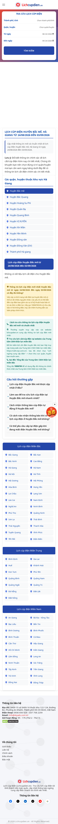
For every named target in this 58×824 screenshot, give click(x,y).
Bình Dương (13, 630)
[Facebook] (10, 801)
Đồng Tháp (38, 682)
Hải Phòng (38, 480)
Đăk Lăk (36, 591)
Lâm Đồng (13, 656)
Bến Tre (36, 624)
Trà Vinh (12, 676)
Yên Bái (11, 539)
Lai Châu (12, 493)
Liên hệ (5, 749)
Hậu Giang (38, 643)
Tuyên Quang (14, 532)
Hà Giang (12, 467)
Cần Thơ (12, 643)
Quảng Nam (39, 578)
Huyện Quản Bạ (18, 209)
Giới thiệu (6, 746)
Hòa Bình (12, 487)
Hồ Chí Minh (14, 650)
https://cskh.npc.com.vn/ (17, 351)
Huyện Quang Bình (19, 215)
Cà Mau (36, 637)
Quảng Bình (13, 578)
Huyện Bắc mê (17, 190)
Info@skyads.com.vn (18, 715)
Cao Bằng (37, 461)
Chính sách (7, 753)
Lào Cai (11, 500)
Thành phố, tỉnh (11, 20)
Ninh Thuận (13, 663)
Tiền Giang (38, 669)
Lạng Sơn (37, 493)
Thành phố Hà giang (20, 251)
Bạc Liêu (12, 624)
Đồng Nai (12, 682)
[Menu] (3, 4)
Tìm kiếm (29, 50)
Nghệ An (12, 506)
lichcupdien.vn (12, 332)
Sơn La (11, 519)
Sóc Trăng (37, 663)
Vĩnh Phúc (37, 532)
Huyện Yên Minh (18, 233)
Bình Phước (38, 630)
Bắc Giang (13, 454)
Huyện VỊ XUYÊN (18, 221)
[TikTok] (32, 801)
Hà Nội (11, 474)
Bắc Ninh (12, 461)
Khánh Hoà (38, 565)
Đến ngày (8, 41)
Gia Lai (36, 559)
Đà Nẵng (12, 591)
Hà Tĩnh (36, 474)
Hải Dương (13, 480)
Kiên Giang (38, 650)
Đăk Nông (12, 598)
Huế (10, 565)
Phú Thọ (12, 513)
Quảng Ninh (39, 513)
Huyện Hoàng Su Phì (20, 203)
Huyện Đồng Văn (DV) (21, 245)
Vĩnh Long (37, 676)
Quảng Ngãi (14, 585)
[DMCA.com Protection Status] (10, 721)
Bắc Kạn (37, 454)
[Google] (47, 801)
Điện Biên (37, 539)
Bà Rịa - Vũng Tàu (41, 617)
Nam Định (38, 500)
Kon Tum (12, 572)
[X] (18, 801)
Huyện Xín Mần (17, 227)
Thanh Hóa (38, 526)
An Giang (12, 617)
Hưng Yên (37, 487)
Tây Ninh (12, 669)
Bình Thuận (13, 637)
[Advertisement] (29, 95)
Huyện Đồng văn (18, 239)
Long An (37, 656)
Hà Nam (37, 467)
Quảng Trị (37, 585)
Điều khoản (7, 756)
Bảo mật (6, 759)
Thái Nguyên (14, 526)
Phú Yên (37, 572)
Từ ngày (7, 34)
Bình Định (13, 559)
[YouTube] (40, 801)
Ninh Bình (38, 506)
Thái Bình (37, 519)
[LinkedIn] (25, 801)
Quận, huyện (9, 27)
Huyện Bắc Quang (19, 196)
